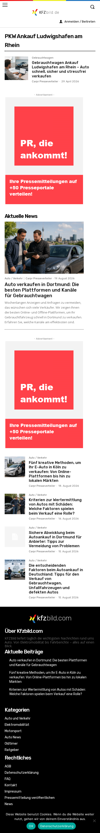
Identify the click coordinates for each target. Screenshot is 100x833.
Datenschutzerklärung (56, 826)
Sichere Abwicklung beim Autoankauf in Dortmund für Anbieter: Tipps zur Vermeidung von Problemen (55, 539)
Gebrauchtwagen (42, 58)
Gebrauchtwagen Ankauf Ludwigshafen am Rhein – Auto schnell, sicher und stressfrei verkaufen (60, 69)
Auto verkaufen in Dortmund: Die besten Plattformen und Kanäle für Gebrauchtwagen (42, 290)
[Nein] (94, 820)
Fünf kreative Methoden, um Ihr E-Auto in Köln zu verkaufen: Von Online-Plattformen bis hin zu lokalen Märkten (55, 471)
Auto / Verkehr (14, 278)
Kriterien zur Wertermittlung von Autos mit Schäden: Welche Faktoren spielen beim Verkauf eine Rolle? (55, 507)
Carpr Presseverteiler (45, 81)
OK (31, 826)
